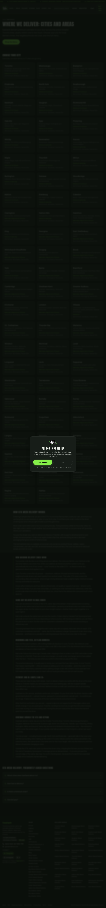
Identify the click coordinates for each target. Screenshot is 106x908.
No (63, 462)
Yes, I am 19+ (43, 462)
